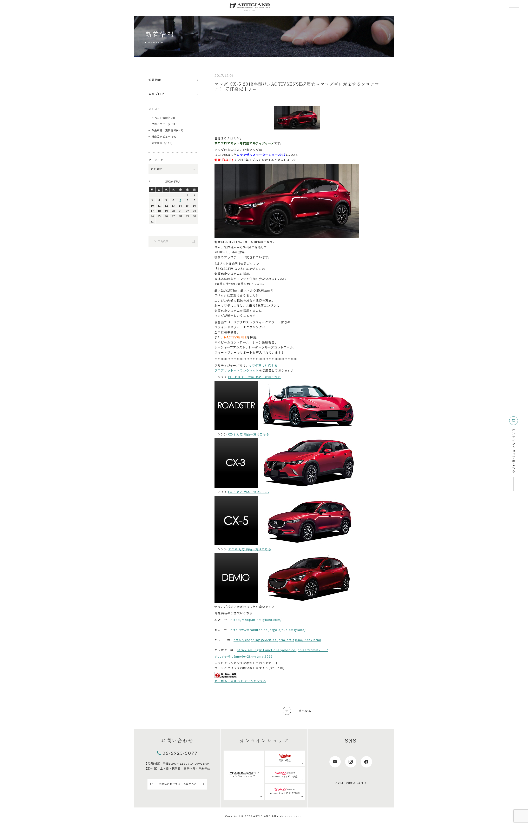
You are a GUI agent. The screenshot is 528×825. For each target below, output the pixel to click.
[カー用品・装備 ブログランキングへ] (225, 675)
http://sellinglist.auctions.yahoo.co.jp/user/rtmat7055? (282, 650)
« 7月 (149, 181)
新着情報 (154, 80)
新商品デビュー (161, 136)
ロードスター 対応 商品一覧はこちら (254, 377)
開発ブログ (156, 94)
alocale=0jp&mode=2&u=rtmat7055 (243, 656)
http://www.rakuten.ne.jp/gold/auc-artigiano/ (268, 630)
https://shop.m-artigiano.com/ (256, 620)
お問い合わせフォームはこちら (178, 784)
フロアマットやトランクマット (236, 370)
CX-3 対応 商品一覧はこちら (248, 434)
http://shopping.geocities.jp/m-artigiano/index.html (277, 640)
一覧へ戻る (303, 711)
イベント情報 (160, 117)
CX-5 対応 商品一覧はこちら (248, 492)
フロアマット (160, 124)
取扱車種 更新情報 (164, 130)
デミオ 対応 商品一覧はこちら (249, 549)
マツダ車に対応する (263, 365)
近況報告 (157, 143)
